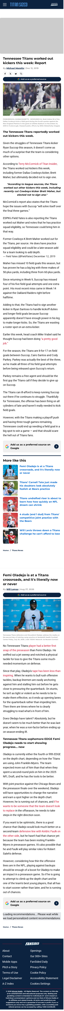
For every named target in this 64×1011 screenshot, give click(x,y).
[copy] (21, 74)
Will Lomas (12, 589)
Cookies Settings (40, 983)
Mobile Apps (9, 961)
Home (6, 550)
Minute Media (17, 991)
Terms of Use (10, 972)
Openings (35, 950)
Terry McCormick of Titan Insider (37, 163)
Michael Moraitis (15, 68)
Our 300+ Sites (38, 956)
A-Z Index (8, 983)
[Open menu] (5, 4)
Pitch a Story (9, 967)
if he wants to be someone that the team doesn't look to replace (31, 806)
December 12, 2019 (44, 256)
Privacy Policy (38, 967)
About (6, 950)
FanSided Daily (39, 961)
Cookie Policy (38, 972)
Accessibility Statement (44, 978)
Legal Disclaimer (12, 978)
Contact (7, 956)
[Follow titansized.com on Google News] (56, 446)
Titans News (17, 550)
